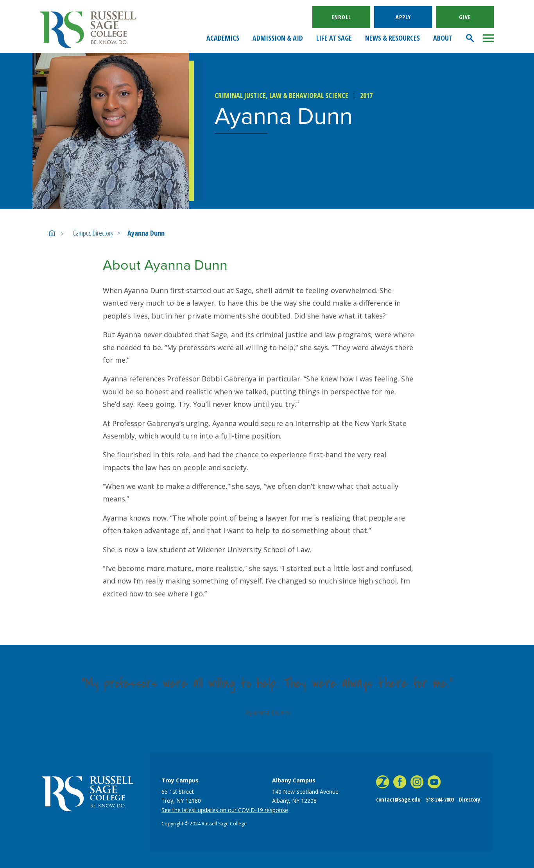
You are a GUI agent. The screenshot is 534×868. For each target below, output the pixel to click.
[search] (470, 38)
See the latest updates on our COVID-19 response (224, 810)
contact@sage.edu (398, 799)
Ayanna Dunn (146, 233)
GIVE (465, 17)
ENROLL (341, 17)
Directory (469, 799)
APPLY (403, 17)
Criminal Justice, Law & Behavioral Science (281, 95)
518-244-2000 (439, 799)
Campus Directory (93, 233)
